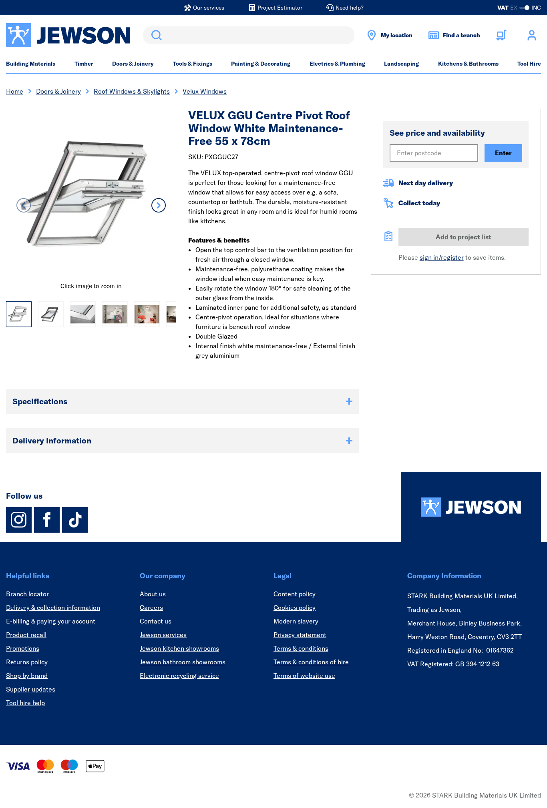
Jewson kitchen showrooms (179, 648)
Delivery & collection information (53, 607)
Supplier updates (30, 689)
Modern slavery (296, 621)
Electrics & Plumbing (337, 63)
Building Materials (30, 63)
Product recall (26, 635)
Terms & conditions (301, 648)
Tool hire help (25, 703)
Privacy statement (300, 635)
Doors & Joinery (133, 63)
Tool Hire (529, 63)
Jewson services (163, 635)
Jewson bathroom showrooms (182, 662)
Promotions (22, 648)
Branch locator (27, 594)
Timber (83, 63)
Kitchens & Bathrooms (468, 63)
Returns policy (27, 662)
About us (153, 594)
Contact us (155, 621)
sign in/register (442, 257)
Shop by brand (27, 676)
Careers (151, 607)
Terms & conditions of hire (311, 662)
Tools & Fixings (192, 63)
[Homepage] (471, 507)
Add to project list (463, 237)
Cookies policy (295, 607)
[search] (248, 35)
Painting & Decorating (260, 63)
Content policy (295, 594)
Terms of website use (304, 676)
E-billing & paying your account (50, 621)
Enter (503, 153)
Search (155, 35)
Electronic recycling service (179, 676)
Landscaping (401, 63)
